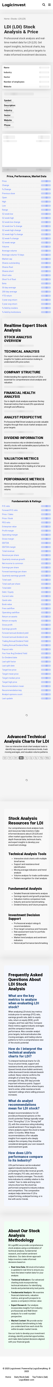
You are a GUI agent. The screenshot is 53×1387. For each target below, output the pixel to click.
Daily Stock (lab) (21, 1377)
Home (8, 1377)
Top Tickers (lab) (40, 1377)
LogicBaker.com (26, 1380)
